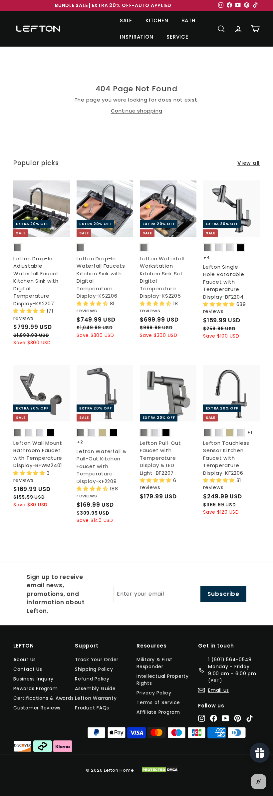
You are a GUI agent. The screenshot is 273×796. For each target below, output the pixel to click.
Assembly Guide (95, 688)
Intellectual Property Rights (162, 679)
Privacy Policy (153, 692)
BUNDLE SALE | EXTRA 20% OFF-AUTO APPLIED (113, 5)
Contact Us (27, 669)
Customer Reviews (37, 707)
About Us (24, 659)
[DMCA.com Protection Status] (163, 770)
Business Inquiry (33, 678)
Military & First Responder (154, 663)
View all (248, 162)
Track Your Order (97, 659)
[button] (30, 310)
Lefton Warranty (96, 698)
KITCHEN (156, 20)
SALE (126, 20)
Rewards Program (35, 688)
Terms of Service (158, 702)
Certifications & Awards (43, 698)
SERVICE (177, 36)
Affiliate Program (158, 712)
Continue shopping (136, 110)
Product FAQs (92, 707)
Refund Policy (92, 678)
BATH (188, 20)
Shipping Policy (94, 669)
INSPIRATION (136, 36)
